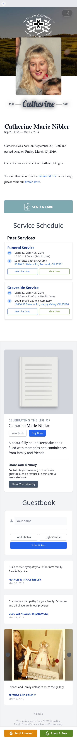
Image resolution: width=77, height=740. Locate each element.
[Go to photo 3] (31, 677)
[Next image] (69, 655)
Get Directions (22, 271)
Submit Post (38, 545)
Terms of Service (48, 724)
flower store (32, 181)
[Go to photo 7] (39, 677)
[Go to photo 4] (33, 677)
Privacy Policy (28, 724)
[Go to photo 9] (44, 677)
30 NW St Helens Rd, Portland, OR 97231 (39, 264)
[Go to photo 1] (27, 677)
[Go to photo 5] (35, 677)
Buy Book (37, 433)
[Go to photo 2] (29, 677)
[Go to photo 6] (37, 677)
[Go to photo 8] (41, 677)
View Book (18, 433)
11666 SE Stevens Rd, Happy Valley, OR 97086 (42, 304)
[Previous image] (8, 655)
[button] (38, 655)
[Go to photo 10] (46, 677)
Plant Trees (54, 271)
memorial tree (47, 176)
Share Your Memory (23, 484)
